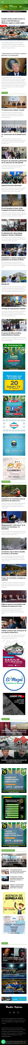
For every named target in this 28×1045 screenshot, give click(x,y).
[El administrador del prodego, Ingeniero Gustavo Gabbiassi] (14, 225)
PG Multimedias (22, 1043)
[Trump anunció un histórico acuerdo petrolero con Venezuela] (14, 67)
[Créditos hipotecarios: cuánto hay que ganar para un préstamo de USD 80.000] (14, 743)
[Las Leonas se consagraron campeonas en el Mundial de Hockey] (14, 970)
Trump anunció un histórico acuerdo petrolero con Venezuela (13, 54)
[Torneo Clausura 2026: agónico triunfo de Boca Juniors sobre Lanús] (14, 986)
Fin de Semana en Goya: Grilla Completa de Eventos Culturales (13, 209)
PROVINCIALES (4, 496)
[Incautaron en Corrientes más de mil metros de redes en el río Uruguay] (14, 491)
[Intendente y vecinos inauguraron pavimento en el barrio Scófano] (14, 250)
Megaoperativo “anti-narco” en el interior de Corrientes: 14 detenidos (13, 527)
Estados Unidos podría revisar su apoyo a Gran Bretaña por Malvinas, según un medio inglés (13, 21)
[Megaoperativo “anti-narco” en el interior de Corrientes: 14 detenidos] (14, 517)
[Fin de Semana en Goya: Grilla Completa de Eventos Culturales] (14, 200)
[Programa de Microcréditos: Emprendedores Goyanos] (14, 325)
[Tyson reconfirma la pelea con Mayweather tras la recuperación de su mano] (14, 955)
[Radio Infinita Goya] (14, 7)
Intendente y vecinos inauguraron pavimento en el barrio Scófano (13, 259)
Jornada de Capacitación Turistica (13, 309)
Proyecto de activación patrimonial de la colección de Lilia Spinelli (13, 162)
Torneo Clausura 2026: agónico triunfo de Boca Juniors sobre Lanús (13, 990)
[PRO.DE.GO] (14, 276)
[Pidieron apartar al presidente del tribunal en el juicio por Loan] (14, 596)
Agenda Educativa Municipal (11, 185)
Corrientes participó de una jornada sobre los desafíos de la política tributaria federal (13, 863)
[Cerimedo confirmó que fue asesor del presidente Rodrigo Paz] (14, 757)
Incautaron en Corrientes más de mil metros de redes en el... (13, 500)
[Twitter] (18, 1012)
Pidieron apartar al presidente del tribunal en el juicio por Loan (13, 605)
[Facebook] (10, 1012)
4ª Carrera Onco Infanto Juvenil (12, 110)
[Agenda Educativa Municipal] (14, 177)
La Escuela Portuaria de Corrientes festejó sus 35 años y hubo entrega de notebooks (18, 871)
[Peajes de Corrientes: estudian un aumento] (14, 570)
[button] (2, 2)
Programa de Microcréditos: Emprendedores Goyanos (11, 334)
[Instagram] (14, 1012)
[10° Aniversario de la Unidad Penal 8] (14, 126)
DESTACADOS (4, 75)
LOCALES (3, 107)
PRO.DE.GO (5, 284)
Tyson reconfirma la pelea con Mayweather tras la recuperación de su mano (13, 959)
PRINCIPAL (3, 25)
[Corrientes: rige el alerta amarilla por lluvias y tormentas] (14, 544)
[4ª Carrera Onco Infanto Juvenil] (14, 102)
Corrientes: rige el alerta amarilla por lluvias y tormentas (13, 552)
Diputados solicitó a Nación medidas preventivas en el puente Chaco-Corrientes (17, 886)
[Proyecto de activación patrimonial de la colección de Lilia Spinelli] (14, 153)
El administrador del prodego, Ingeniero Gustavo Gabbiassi (12, 234)
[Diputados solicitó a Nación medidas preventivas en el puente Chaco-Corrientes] (5, 886)
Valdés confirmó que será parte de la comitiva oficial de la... (13, 631)
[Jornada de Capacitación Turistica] (14, 301)
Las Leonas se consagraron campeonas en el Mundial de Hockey (13, 975)
